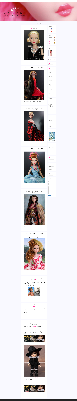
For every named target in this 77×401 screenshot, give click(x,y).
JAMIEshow (49, 105)
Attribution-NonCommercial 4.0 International (51, 169)
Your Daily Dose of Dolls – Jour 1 (34, 233)
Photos (49, 109)
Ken (51, 105)
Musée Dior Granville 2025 (51, 147)
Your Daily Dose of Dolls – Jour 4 (34, 148)
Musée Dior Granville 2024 (51, 148)
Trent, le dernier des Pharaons (34, 278)
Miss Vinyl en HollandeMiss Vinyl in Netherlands (34, 322)
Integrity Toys (50, 81)
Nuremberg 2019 (50, 120)
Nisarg (45, 399)
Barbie (49, 72)
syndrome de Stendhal (40, 330)
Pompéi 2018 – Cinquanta (51, 121)
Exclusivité (49, 103)
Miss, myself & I (50, 84)
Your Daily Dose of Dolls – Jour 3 (34, 191)
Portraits (50, 89)
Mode (53, 106)
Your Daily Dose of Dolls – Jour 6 (34, 67)
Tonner (49, 92)
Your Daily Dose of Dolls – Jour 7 (34, 27)
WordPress (40, 399)
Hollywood (49, 104)
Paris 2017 (50, 126)
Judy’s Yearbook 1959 (34, 304)
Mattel (49, 106)
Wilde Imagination (51, 93)
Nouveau (51, 107)
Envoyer (50, 195)
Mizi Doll (50, 85)
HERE (36, 381)
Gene (49, 77)
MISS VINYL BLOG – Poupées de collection (27, 0)
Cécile (36, 28)
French (49, 64)
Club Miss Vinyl (50, 73)
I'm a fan (50, 80)
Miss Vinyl (51, 106)
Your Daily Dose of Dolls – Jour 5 (34, 108)
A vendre (50, 69)
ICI (35, 285)
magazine (53, 105)
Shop (54, 0)
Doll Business (50, 76)
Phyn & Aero (50, 88)
